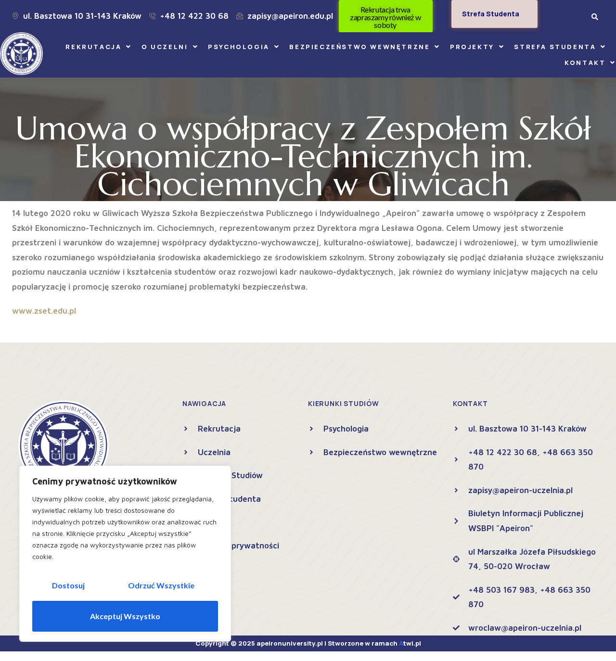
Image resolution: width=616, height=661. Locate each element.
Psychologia (239, 46)
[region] (125, 554)
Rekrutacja (93, 46)
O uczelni (164, 46)
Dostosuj (68, 585)
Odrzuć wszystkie (161, 585)
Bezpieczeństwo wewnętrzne (359, 46)
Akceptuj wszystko (125, 616)
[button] (98, 47)
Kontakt (585, 62)
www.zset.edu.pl (44, 311)
